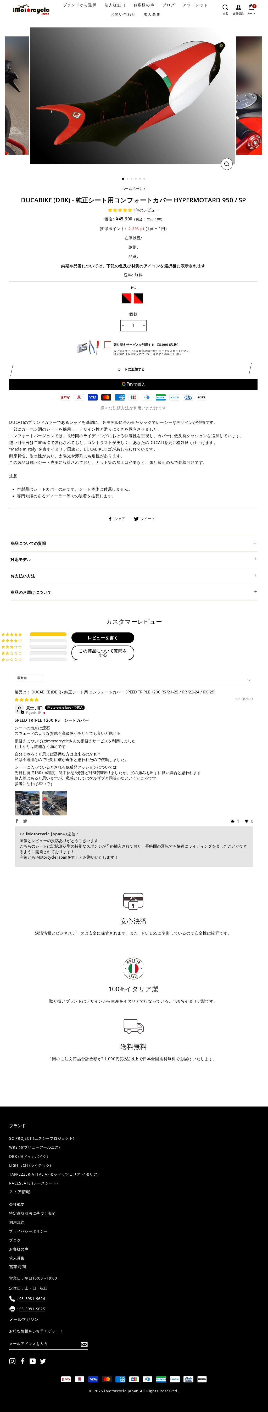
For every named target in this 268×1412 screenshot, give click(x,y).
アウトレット (195, 4)
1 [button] (123, 179)
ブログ (169, 4)
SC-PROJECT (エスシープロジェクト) (41, 1138)
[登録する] (84, 1344)
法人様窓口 (115, 4)
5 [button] (140, 179)
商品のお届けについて (31, 592)
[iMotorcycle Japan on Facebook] (22, 1361)
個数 (133, 313)
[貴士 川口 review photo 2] (54, 803)
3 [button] (132, 179)
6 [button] (144, 179)
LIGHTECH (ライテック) (30, 1165)
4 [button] (136, 179)
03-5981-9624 (32, 1298)
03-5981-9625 (32, 1309)
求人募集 (152, 14)
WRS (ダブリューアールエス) (34, 1147)
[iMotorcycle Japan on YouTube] (33, 1361)
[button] (120, 210)
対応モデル (20, 559)
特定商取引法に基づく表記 (32, 1213)
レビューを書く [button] (103, 638)
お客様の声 (144, 4)
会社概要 (17, 1204)
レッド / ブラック (138, 298)
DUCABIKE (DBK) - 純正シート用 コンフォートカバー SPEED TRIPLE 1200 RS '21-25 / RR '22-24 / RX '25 (122, 691)
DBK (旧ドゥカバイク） (30, 1156)
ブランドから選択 (80, 4)
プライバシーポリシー (28, 1231)
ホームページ (132, 188)
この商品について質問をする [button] (103, 653)
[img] (26, 699)
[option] (133, 96)
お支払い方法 (22, 576)
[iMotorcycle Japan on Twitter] (43, 1361)
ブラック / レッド (126, 298)
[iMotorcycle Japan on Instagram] (12, 1361)
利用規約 (17, 1222)
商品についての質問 (28, 543)
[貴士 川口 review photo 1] (27, 803)
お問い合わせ (123, 14)
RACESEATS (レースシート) (33, 1183)
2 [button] (128, 179)
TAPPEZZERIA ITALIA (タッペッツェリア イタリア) (54, 1174)
